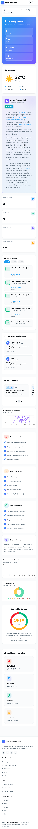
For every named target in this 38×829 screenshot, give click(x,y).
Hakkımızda (7, 769)
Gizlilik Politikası (8, 784)
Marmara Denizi (18, 10)
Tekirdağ (27, 10)
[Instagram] (11, 752)
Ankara (6, 807)
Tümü (7, 262)
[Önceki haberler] (17, 401)
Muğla (5, 810)
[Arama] (31, 2)
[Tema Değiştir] (35, 2)
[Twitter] (3, 752)
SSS (5, 775)
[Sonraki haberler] (21, 401)
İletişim (6, 772)
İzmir (5, 803)
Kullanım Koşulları (9, 788)
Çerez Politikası (8, 791)
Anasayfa (8, 10)
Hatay (5, 814)
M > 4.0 (14, 262)
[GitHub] (15, 752)
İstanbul (6, 800)
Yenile (10, 106)
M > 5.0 (21, 262)
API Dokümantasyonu (10, 765)
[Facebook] (7, 752)
